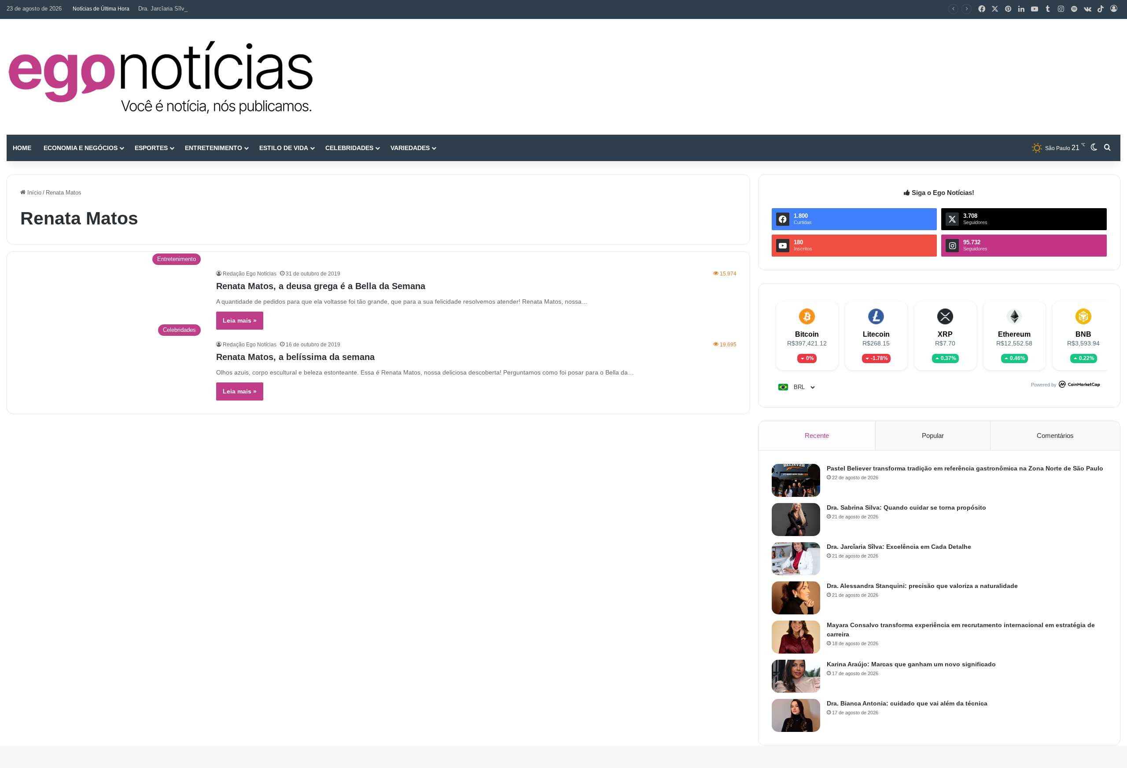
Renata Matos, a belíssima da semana (295, 357)
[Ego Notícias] (161, 77)
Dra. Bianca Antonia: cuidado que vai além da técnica (907, 703)
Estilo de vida (283, 147)
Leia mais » (240, 320)
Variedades (410, 147)
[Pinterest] (1008, 9)
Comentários (1055, 435)
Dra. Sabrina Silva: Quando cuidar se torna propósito (906, 507)
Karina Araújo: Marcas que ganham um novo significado (911, 664)
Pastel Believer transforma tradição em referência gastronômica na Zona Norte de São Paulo (965, 468)
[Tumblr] (1047, 9)
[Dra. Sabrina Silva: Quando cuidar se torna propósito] (796, 519)
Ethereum (1014, 334)
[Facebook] (981, 9)
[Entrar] (1113, 9)
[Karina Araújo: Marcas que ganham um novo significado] (796, 676)
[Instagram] (1061, 9)
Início (33, 192)
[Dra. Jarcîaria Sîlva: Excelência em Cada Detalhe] (796, 558)
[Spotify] (1074, 9)
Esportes (151, 147)
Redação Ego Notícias (249, 274)
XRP (945, 334)
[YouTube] (1034, 9)
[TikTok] (1100, 9)
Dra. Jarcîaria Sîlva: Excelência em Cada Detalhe (201, 8)
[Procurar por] (1107, 148)
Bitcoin (807, 334)
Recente (817, 435)
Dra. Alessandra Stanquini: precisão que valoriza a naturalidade (922, 585)
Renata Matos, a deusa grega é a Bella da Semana (320, 286)
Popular (933, 435)
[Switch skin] (1094, 148)
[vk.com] (1087, 9)
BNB (1083, 334)
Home (22, 147)
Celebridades (349, 147)
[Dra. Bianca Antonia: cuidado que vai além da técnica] (796, 715)
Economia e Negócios (81, 147)
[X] (995, 9)
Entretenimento (213, 147)
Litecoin (876, 334)
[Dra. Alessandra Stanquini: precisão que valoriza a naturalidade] (796, 597)
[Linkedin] (1021, 9)
